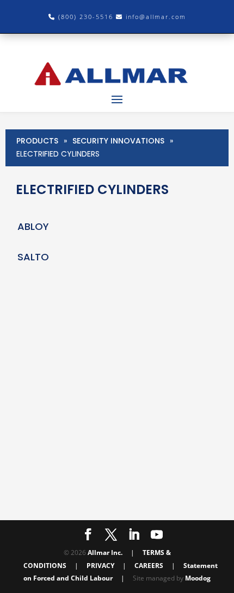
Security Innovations (118, 140)
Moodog (198, 578)
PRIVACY (100, 565)
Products (37, 140)
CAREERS (148, 565)
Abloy (33, 226)
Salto (33, 257)
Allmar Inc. (105, 552)
